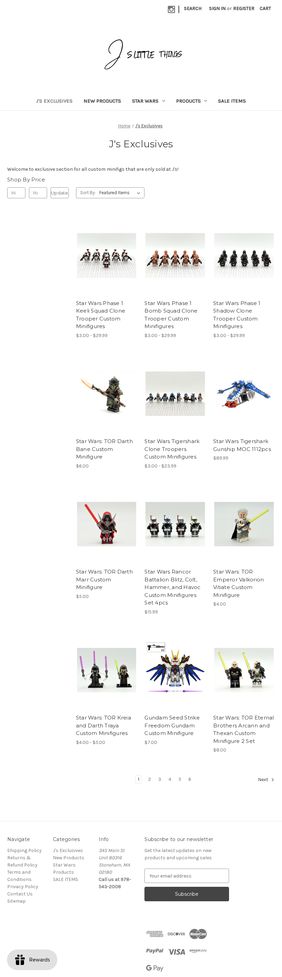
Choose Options (106, 267)
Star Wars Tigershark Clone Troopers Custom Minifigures (171, 449)
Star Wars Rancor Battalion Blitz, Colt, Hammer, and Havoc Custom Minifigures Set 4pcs (172, 587)
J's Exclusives (54, 101)
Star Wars (145, 101)
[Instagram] (171, 9)
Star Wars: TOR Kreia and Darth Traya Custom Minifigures (103, 725)
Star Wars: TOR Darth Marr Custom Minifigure (104, 579)
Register (243, 8)
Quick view (100, 243)
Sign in (217, 8)
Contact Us (20, 894)
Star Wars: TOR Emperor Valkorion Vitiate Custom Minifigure (238, 583)
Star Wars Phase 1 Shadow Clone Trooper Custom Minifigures (236, 315)
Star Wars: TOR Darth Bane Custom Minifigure (104, 449)
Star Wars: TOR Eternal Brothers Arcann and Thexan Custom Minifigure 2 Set (243, 729)
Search (193, 8)
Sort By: (88, 192)
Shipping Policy (24, 850)
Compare (104, 255)
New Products (102, 101)
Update (59, 193)
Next (263, 780)
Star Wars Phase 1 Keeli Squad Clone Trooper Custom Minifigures (100, 315)
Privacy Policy (22, 887)
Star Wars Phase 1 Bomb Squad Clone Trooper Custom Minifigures (170, 315)
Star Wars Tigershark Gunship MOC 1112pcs (242, 445)
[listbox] (121, 193)
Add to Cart (107, 406)
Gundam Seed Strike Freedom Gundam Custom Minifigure (172, 725)
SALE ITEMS (232, 101)
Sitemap (16, 901)
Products (188, 101)
